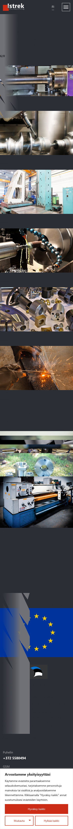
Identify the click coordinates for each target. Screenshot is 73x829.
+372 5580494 (14, 757)
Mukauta (19, 821)
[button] (2, 534)
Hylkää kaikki (51, 821)
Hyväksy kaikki (36, 809)
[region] (36, 799)
